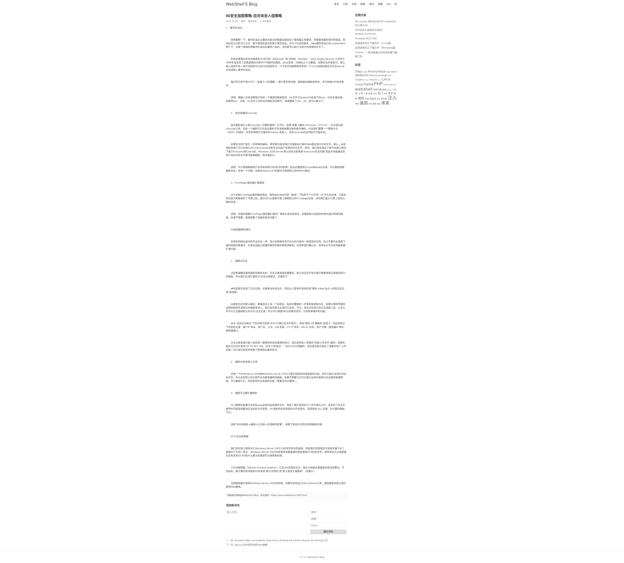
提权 (361, 98)
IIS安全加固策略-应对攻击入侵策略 (254, 15)
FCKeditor (360, 79)
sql (390, 84)
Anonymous (377, 71)
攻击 (367, 98)
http (372, 79)
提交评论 (328, 531)
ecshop (382, 75)
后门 (380, 93)
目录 (370, 104)
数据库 (373, 98)
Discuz (373, 75)
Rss (389, 4)
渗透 (357, 104)
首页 (336, 4)
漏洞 (364, 103)
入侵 (366, 93)
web (394, 84)
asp (388, 71)
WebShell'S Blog (241, 4)
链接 (362, 4)
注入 (392, 98)
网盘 (380, 4)
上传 (360, 93)
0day (358, 71)
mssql (359, 84)
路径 (379, 104)
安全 (390, 93)
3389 (365, 72)
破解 (375, 104)
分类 (345, 4)
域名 (385, 94)
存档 (354, 4)
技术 (243, 21)
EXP (389, 75)
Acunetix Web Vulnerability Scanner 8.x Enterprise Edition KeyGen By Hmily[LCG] (281, 540)
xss (389, 90)
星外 (378, 99)
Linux (386, 79)
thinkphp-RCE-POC (366, 38)
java (379, 80)
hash (367, 80)
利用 (370, 93)
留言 (371, 4)
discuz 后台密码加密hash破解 (251, 544)
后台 (375, 93)
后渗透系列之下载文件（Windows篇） (376, 47)
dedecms (362, 75)
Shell (385, 84)
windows (380, 89)
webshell (363, 88)
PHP (378, 83)
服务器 (384, 98)
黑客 (385, 103)
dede (394, 71)
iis (376, 79)
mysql (368, 84)
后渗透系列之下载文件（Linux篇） (374, 43)
